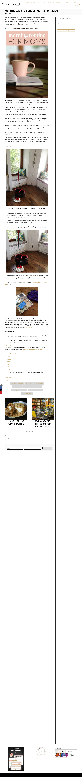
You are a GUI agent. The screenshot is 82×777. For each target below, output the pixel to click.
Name (8, 446)
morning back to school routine (32, 386)
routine (39, 390)
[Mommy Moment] (10, 4)
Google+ (9, 366)
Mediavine (50, 774)
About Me (66, 30)
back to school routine (17, 383)
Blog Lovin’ (9, 369)
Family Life (7, 380)
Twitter (8, 364)
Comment (7, 435)
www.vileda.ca (28, 327)
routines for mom (26, 393)
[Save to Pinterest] (1, 392)
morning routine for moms (19, 390)
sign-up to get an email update (17, 353)
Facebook (25, 349)
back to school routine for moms (34, 383)
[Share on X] (1, 390)
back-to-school (17, 386)
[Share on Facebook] (1, 387)
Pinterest (9, 359)
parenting (31, 390)
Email (25, 446)
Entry (6, 345)
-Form (9, 345)
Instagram (32, 349)
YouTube (39, 349)
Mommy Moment (9, 377)
